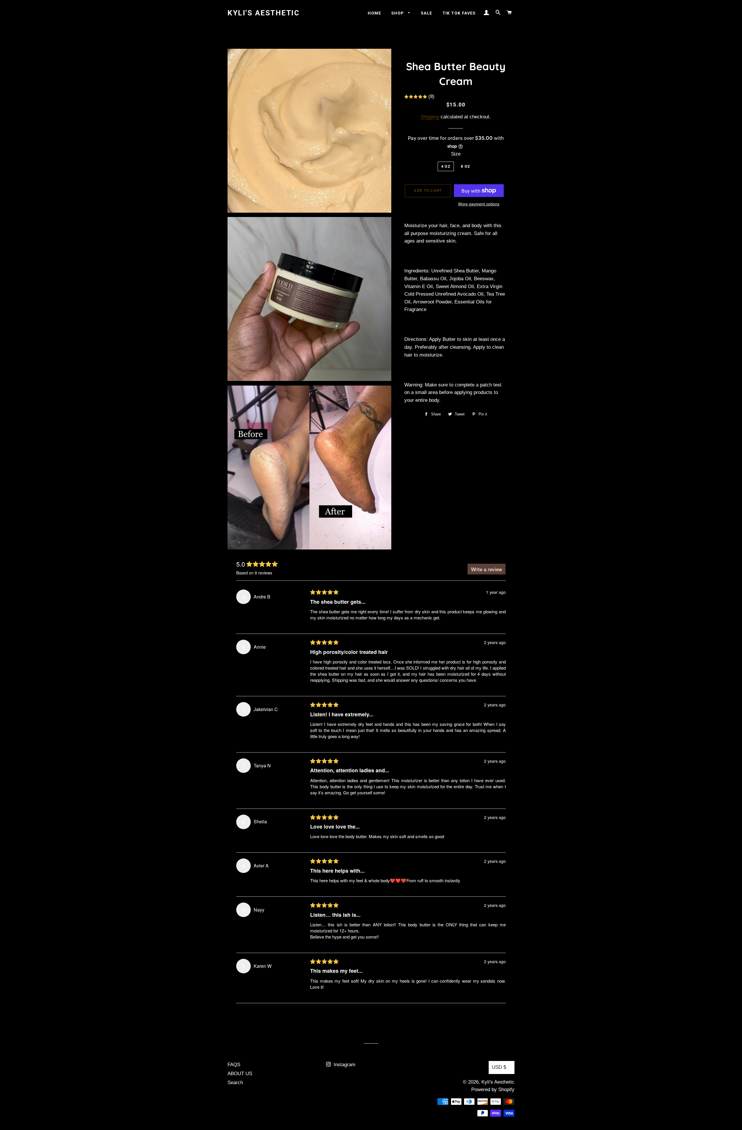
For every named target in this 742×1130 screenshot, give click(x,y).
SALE (426, 13)
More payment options (478, 204)
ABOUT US (240, 1073)
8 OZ (465, 166)
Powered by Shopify (492, 1089)
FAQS (234, 1064)
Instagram (343, 1064)
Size (456, 154)
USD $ (499, 1067)
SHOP (398, 13)
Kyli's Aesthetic (263, 13)
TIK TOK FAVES (459, 13)
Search (235, 1082)
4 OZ (445, 166)
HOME (374, 13)
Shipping (430, 117)
